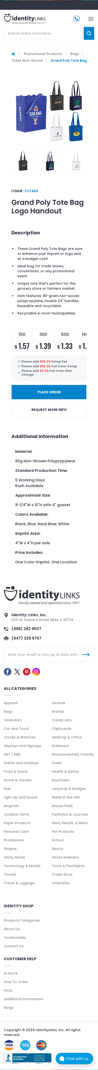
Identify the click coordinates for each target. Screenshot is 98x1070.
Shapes (10, 848)
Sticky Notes (14, 857)
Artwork (11, 973)
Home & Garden (18, 780)
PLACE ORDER (49, 392)
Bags (8, 711)
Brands (58, 711)
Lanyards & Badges (69, 788)
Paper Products (17, 823)
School (58, 840)
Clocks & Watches (20, 737)
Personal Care (16, 831)
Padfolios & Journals (70, 814)
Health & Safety (65, 771)
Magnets (11, 805)
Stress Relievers (65, 857)
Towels (10, 874)
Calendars (13, 720)
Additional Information (23, 999)
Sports (57, 848)
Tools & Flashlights (68, 865)
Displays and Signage (22, 745)
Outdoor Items (16, 814)
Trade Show (62, 874)
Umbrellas (61, 883)
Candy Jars (62, 720)
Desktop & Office (67, 737)
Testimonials (15, 937)
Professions (14, 840)
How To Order (16, 981)
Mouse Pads (62, 805)
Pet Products (63, 831)
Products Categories (22, 920)
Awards (58, 703)
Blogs (9, 1007)
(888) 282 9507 (26, 628)
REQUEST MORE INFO (49, 409)
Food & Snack (16, 771)
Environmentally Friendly (73, 754)
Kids (7, 788)
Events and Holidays (21, 763)
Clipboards (61, 728)
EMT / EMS (12, 754)
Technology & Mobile (22, 865)
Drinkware (60, 745)
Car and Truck (16, 728)
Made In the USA (66, 797)
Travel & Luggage (19, 883)
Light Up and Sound (20, 797)
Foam (57, 763)
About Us (12, 929)
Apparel (11, 703)
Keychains (60, 780)
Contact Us (14, 946)
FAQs (8, 990)
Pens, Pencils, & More (70, 823)
